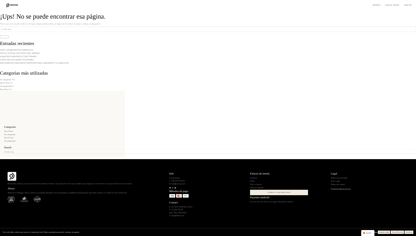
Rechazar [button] (409, 232)
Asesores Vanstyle (257, 188)
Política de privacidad (339, 178)
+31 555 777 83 (177, 210)
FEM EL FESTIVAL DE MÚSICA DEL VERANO (20, 53)
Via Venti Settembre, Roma (181, 207)
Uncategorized (5, 86)
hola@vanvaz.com (178, 184)
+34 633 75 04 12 (178, 181)
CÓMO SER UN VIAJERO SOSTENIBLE (17, 60)
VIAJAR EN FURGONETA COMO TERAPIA (18, 57)
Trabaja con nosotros (279, 192)
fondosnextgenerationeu (341, 189)
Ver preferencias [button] (397, 232)
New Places (4, 89)
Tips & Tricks (4, 83)
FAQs (252, 181)
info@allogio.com (177, 216)
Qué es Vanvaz (256, 184)
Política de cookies (338, 184)
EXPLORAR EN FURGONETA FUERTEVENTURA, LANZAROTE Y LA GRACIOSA (34, 63)
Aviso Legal (335, 181)
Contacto (253, 178)
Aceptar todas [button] (384, 232)
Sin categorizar (5, 80)
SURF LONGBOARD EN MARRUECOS (17, 50)
